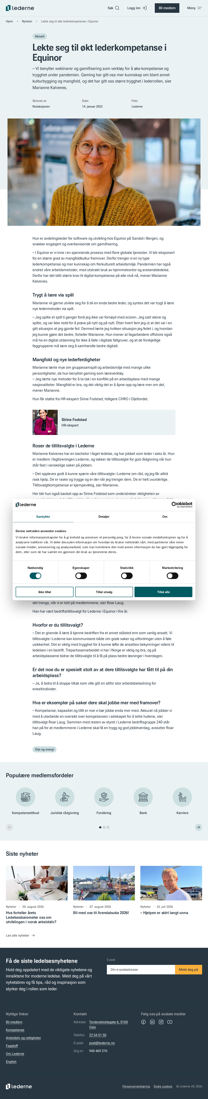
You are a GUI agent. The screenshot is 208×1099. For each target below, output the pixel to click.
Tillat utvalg (104, 592)
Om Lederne (15, 1054)
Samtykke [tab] (43, 516)
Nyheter (27, 21)
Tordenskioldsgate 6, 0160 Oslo (108, 1024)
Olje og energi (44, 749)
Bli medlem (167, 8)
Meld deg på (188, 969)
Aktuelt (39, 36)
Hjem (9, 21)
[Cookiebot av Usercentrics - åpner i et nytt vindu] (174, 505)
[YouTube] (169, 1022)
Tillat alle (163, 592)
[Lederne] (20, 8)
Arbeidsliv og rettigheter (23, 1038)
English (11, 1062)
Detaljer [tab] (104, 516)
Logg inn (133, 8)
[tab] (100, 827)
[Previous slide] (9, 827)
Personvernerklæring (136, 1086)
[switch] (81, 575)
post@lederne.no (102, 1043)
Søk (110, 8)
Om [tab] (164, 516)
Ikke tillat (44, 592)
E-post (111, 960)
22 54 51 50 (97, 1035)
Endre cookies (163, 1086)
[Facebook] (143, 1022)
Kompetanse (15, 1030)
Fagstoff (12, 1046)
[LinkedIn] (152, 1022)
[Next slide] (198, 827)
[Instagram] (161, 1022)
